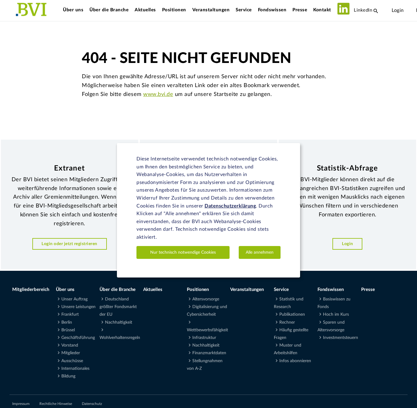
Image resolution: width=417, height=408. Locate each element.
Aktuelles (145, 10)
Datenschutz (92, 404)
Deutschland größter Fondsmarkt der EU (118, 307)
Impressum (21, 404)
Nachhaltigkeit (118, 322)
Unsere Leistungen (78, 307)
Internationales (75, 368)
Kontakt (322, 10)
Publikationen (292, 314)
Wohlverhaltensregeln (120, 338)
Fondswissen (272, 10)
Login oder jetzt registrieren (69, 243)
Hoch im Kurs (336, 314)
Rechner (287, 322)
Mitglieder (70, 353)
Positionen (174, 10)
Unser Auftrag (74, 299)
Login (398, 10)
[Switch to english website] (410, 10)
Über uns (73, 10)
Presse (299, 10)
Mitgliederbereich (30, 289)
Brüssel (68, 330)
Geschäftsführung (78, 338)
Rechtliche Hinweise (55, 404)
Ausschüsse (72, 361)
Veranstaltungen (211, 10)
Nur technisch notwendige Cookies (183, 252)
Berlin (66, 322)
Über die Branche (109, 10)
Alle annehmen (260, 252)
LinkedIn (362, 10)
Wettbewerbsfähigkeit (207, 330)
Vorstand (69, 345)
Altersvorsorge (205, 299)
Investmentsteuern (340, 338)
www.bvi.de (158, 94)
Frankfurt (70, 314)
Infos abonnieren (295, 361)
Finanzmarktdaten (209, 353)
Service (244, 10)
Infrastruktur (204, 338)
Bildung (68, 376)
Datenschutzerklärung (230, 205)
